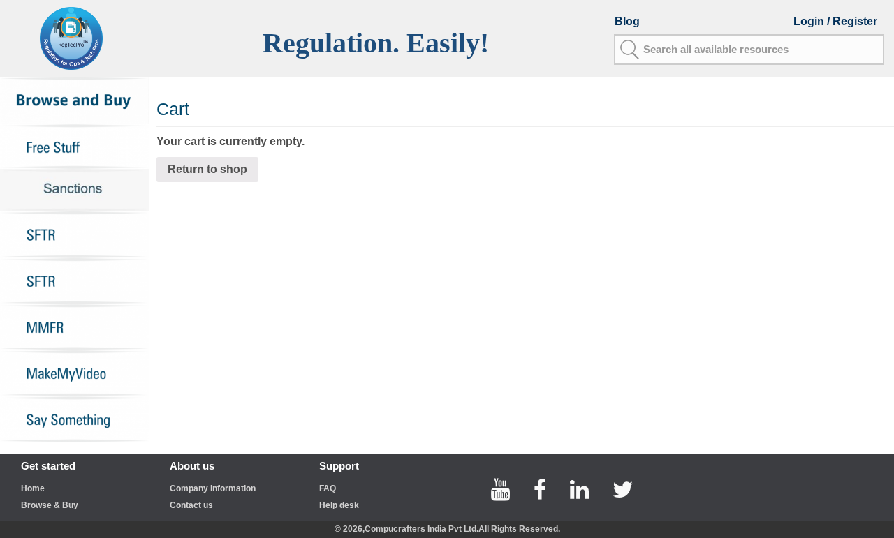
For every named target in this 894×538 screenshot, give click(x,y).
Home (33, 488)
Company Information (213, 488)
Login (810, 21)
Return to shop (207, 169)
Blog (627, 21)
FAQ (327, 488)
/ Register (852, 21)
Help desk (339, 505)
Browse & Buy (49, 505)
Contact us (191, 505)
